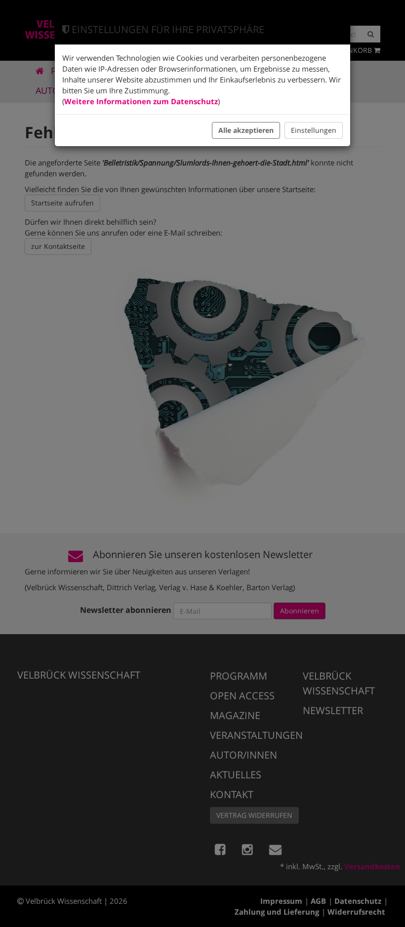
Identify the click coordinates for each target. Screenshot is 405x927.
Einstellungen (313, 130)
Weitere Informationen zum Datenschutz (141, 101)
